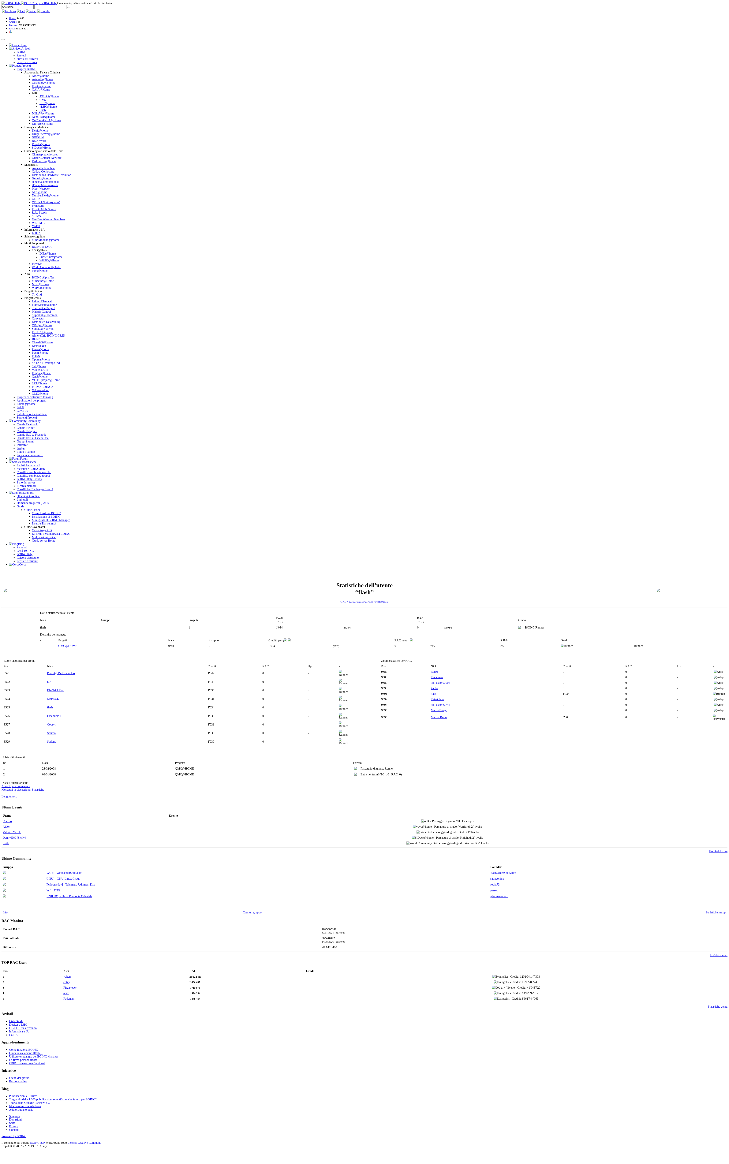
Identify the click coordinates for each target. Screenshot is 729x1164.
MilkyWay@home (43, 113)
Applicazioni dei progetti (31, 400)
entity (66, 982)
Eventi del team (718, 851)
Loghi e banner (26, 451)
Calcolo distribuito (28, 557)
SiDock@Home (41, 147)
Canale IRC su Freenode (31, 434)
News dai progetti (27, 58)
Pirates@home (40, 349)
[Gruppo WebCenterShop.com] (4, 873)
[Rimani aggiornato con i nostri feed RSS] (43, 11)
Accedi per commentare (16, 786)
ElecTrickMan (55, 690)
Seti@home (39, 366)
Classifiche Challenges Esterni (35, 489)
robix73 (495, 884)
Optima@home (41, 359)
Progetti (21, 55)
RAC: (12, 28)
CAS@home (39, 376)
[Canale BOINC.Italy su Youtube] (21, 11)
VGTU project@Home (46, 380)
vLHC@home (48, 106)
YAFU (36, 226)
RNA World (39, 140)
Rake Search (39, 212)
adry (66, 993)
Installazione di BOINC (46, 516)
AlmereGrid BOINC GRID (48, 335)
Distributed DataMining (46, 321)
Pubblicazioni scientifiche (32, 414)
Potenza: (13, 25)
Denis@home (40, 130)
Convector (38, 318)
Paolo (434, 688)
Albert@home (40, 75)
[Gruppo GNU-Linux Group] (4, 878)
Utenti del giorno (19, 1078)
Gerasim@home (41, 178)
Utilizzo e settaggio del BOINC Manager (33, 1056)
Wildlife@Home (49, 260)
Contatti (14, 1129)
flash (50, 707)
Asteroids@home (42, 79)
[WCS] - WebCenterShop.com (64, 872)
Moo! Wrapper (41, 188)
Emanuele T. (54, 716)
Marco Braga (439, 710)
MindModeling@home (45, 239)
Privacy (13, 1126)
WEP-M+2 (38, 222)
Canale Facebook (27, 424)
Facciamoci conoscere (30, 455)
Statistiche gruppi (716, 912)
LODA (36, 233)
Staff (12, 1123)
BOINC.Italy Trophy (29, 479)
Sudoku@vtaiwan (43, 328)
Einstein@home (41, 86)
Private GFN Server (44, 209)
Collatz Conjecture (43, 171)
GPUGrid (38, 137)
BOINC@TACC (42, 246)
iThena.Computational (45, 181)
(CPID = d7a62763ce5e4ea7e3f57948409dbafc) (364, 601)
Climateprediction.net (45, 154)
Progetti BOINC (26, 69)
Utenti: (12, 18)
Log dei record (718, 955)
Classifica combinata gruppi (33, 475)
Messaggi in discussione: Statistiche (23, 789)
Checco (7, 821)
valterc (67, 976)
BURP (36, 339)
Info (5, 912)
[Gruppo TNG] (4, 890)
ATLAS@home (49, 96)
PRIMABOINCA (43, 386)
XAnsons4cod (40, 390)
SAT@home (39, 383)
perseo (494, 890)
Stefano (51, 741)
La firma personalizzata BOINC (51, 533)
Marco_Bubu (439, 717)
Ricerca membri (26, 485)
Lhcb (42, 110)
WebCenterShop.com (503, 872)
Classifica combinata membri (34, 472)
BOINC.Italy (24, 554)
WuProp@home (41, 287)
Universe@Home (42, 123)
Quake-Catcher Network (47, 157)
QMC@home (40, 393)
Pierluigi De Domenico (61, 673)
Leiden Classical (42, 301)
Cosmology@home (43, 82)
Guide (20, 506)
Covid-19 (22, 410)
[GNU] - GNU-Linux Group (63, 878)
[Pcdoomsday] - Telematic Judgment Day (70, 884)
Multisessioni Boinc (44, 537)
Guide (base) (32, 509)
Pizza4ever (70, 987)
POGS (36, 356)
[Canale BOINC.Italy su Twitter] (31, 11)
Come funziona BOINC (46, 513)
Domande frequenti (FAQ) (33, 503)
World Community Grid (46, 267)
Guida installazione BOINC (26, 1053)
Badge (20, 448)
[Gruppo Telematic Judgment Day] (4, 884)
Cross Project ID (42, 530)
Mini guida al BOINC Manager (51, 520)
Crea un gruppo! (253, 912)
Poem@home (40, 352)
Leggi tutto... (9, 796)
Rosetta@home (41, 144)
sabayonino (497, 878)
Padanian (68, 998)
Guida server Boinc (43, 540)
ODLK (36, 198)
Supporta (14, 1116)
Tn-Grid (37, 294)
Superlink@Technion (45, 315)
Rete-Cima (437, 699)
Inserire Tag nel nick (44, 523)
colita (6, 843)
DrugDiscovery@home (46, 134)
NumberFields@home (45, 195)
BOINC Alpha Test (43, 277)
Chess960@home (42, 342)
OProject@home (42, 325)
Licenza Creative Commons (84, 1142)
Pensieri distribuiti (27, 561)
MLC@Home (40, 284)
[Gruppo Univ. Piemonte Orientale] (4, 896)
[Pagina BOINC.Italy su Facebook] (9, 11)
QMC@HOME (67, 645)
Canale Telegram (27, 431)
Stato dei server (26, 482)
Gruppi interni (25, 441)
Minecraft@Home (43, 280)
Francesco (437, 677)
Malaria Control (41, 311)
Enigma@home (41, 373)
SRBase (37, 216)
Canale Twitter (25, 427)
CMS (42, 99)
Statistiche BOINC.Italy (31, 468)
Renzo (435, 671)
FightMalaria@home (44, 304)
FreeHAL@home (42, 332)
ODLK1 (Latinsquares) (46, 202)
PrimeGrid (38, 205)
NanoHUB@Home (43, 116)
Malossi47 (53, 698)
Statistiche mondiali (28, 465)
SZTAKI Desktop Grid (46, 362)
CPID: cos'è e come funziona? (27, 1063)
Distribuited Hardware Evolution (51, 175)
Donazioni (15, 1119)
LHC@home (47, 103)
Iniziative (22, 444)
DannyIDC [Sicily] (14, 837)
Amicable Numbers (43, 168)
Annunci (22, 547)
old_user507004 (440, 682)
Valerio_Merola (12, 832)
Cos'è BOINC (25, 550)
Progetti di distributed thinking (35, 397)
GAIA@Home (41, 89)
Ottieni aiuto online (28, 496)
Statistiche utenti (717, 1006)
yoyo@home (39, 270)
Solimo (51, 733)
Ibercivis (37, 263)
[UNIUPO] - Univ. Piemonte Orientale (69, 896)
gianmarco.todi (499, 896)
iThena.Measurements (45, 185)
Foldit (20, 407)
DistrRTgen (39, 345)
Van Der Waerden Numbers (48, 219)
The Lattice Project (43, 308)
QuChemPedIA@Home (46, 120)
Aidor (6, 826)
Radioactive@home (44, 161)
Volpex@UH (40, 369)
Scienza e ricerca (27, 62)
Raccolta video (18, 1081)
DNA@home (47, 253)
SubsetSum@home (50, 257)
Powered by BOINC (14, 1136)
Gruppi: (13, 21)
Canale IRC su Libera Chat (33, 438)
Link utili (22, 499)
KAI (50, 681)
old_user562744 (440, 704)
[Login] (68, 7)
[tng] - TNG (53, 890)
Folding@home (26, 403)
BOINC (21, 52)
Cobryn (51, 724)
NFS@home (39, 192)
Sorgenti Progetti (27, 417)
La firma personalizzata (23, 1059)
